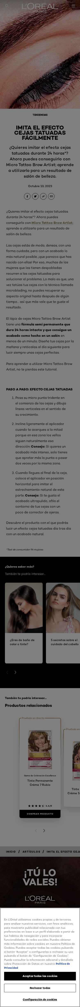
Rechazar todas (40, 988)
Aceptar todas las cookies (40, 976)
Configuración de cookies (40, 999)
